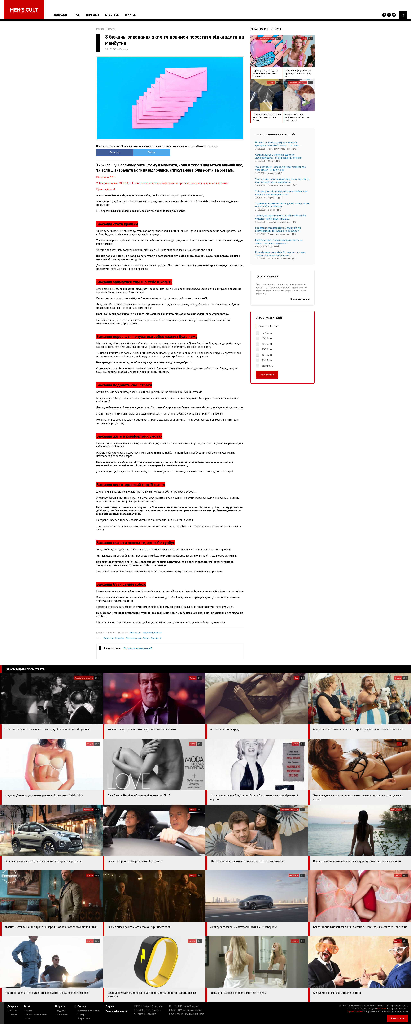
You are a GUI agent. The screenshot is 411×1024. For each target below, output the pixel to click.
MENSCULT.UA (183, 1006)
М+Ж (76, 15)
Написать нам (397, 1018)
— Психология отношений (36, 1014)
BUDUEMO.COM (186, 1013)
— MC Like (11, 1010)
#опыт (146, 637)
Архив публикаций (116, 1010)
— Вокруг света (82, 1018)
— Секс (27, 1018)
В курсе (130, 15)
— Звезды (12, 1014)
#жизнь (155, 637)
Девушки (60, 15)
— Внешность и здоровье (87, 1010)
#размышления (133, 637)
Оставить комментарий (138, 648)
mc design (381, 1008)
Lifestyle (112, 15)
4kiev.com (145, 1013)
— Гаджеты (60, 1010)
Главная (100, 28)
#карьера (109, 637)
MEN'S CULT (147, 1010)
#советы (119, 637)
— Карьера (80, 1014)
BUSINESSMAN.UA (185, 1010)
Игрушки (92, 15)
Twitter (152, 152)
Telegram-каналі (108, 183)
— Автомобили (62, 1014)
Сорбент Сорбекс (355, 1011)
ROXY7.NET (148, 1006)
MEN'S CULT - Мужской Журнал (146, 632)
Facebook (115, 152)
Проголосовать (267, 374)
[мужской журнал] (24, 10)
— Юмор (28, 1010)
